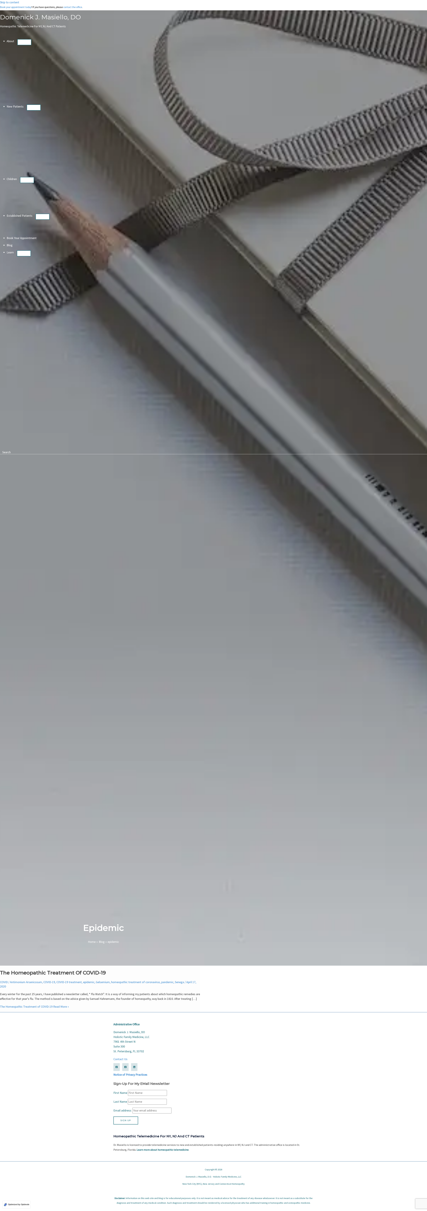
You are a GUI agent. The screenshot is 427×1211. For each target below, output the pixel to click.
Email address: (122, 1110)
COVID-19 (49, 982)
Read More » (34, 1006)
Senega (179, 982)
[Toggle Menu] (24, 42)
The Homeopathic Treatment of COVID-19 (53, 973)
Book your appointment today (15, 7)
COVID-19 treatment (69, 982)
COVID (4, 982)
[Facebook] (116, 1067)
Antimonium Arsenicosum (26, 982)
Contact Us (120, 1059)
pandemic (167, 982)
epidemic (88, 982)
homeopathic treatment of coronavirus (135, 982)
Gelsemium (103, 982)
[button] (15, 41)
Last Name (120, 1101)
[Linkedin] (134, 1067)
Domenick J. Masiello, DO (40, 17)
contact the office (72, 7)
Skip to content (9, 2)
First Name (120, 1093)
